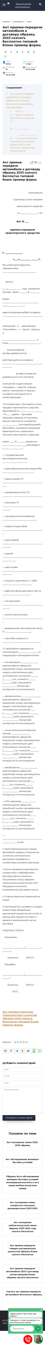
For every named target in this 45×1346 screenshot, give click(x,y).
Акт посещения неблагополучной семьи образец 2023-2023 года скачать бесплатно (22, 1227)
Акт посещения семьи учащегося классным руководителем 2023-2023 (22, 1205)
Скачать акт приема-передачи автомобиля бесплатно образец (23, 1294)
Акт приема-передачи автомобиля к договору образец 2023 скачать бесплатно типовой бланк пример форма (20, 101)
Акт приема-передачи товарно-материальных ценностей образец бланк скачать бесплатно (22, 1250)
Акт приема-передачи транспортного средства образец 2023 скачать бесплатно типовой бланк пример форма (23, 144)
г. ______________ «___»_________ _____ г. (24, 131)
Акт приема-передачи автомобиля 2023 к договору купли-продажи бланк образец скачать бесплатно (22, 1273)
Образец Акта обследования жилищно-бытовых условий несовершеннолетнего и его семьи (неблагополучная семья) (22, 1182)
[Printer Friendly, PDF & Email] (35, 162)
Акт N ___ (19, 111)
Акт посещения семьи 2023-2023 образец (22, 1143)
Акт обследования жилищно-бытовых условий (22, 1161)
